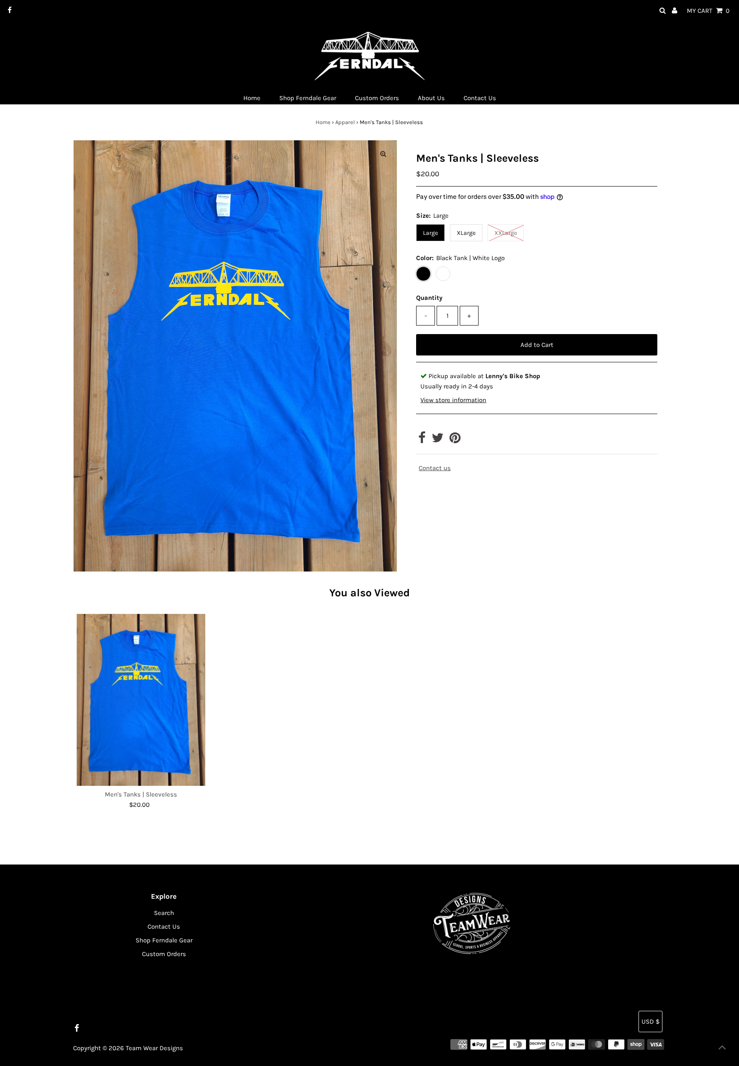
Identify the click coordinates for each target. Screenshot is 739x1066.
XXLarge (505, 233)
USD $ (650, 1021)
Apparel (345, 122)
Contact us (435, 468)
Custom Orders (164, 954)
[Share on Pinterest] (455, 440)
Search (164, 913)
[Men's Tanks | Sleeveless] (141, 700)
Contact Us (164, 926)
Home (323, 122)
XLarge (466, 233)
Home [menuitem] (251, 98)
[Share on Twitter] (437, 440)
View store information (453, 400)
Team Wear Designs (154, 1048)
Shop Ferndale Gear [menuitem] (307, 98)
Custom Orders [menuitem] (377, 98)
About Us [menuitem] (431, 98)
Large (430, 233)
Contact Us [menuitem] (480, 98)
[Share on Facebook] (422, 440)
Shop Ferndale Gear (164, 940)
